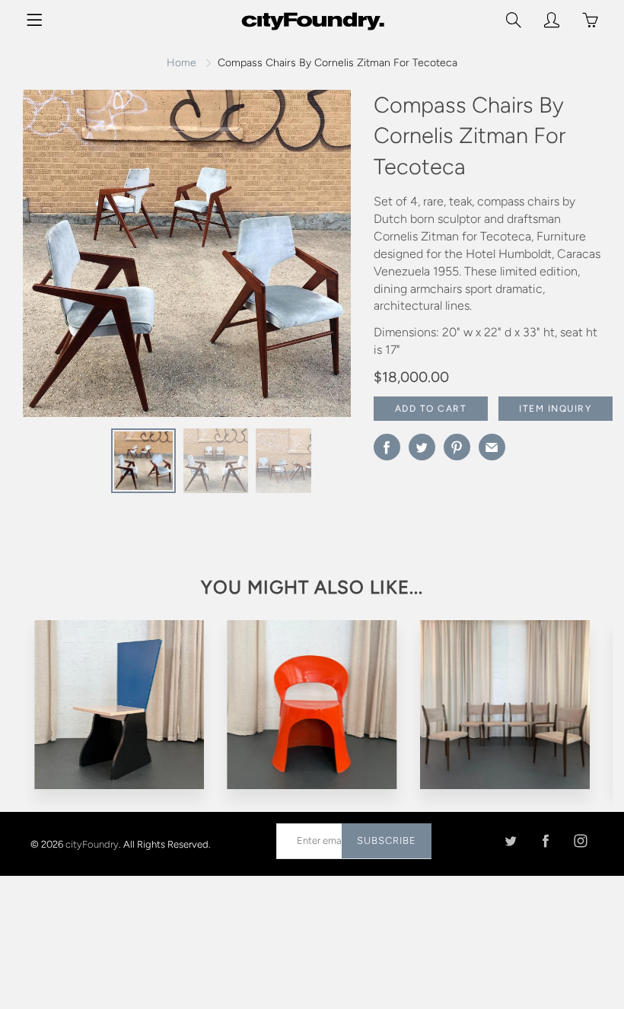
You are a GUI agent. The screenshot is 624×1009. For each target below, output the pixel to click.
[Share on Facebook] (387, 447)
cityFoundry (92, 844)
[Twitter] (510, 840)
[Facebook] (545, 840)
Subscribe (386, 840)
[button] (309, 259)
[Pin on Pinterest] (457, 447)
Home (181, 62)
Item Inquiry (555, 408)
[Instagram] (580, 840)
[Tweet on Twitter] (422, 447)
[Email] (492, 447)
